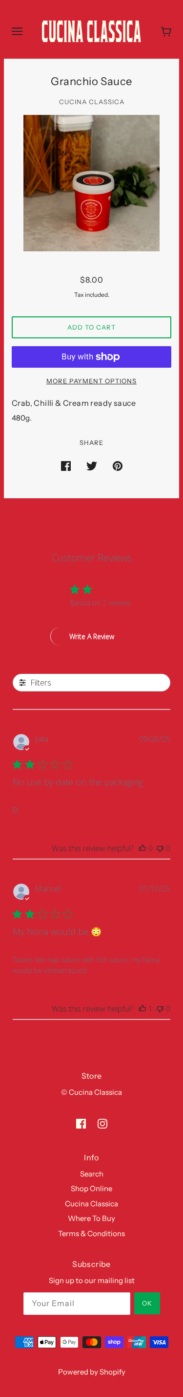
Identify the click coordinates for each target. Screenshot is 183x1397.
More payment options (91, 381)
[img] (81, 1123)
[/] (91, 30)
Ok (147, 1303)
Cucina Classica (91, 102)
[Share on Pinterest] (117, 465)
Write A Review (91, 636)
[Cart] (166, 32)
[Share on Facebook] (66, 465)
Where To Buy (91, 1218)
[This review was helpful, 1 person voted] (142, 1008)
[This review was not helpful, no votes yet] (160, 848)
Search (91, 1173)
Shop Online (91, 1188)
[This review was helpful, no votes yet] (142, 848)
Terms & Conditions (91, 1233)
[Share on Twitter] (92, 465)
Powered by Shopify (91, 1371)
